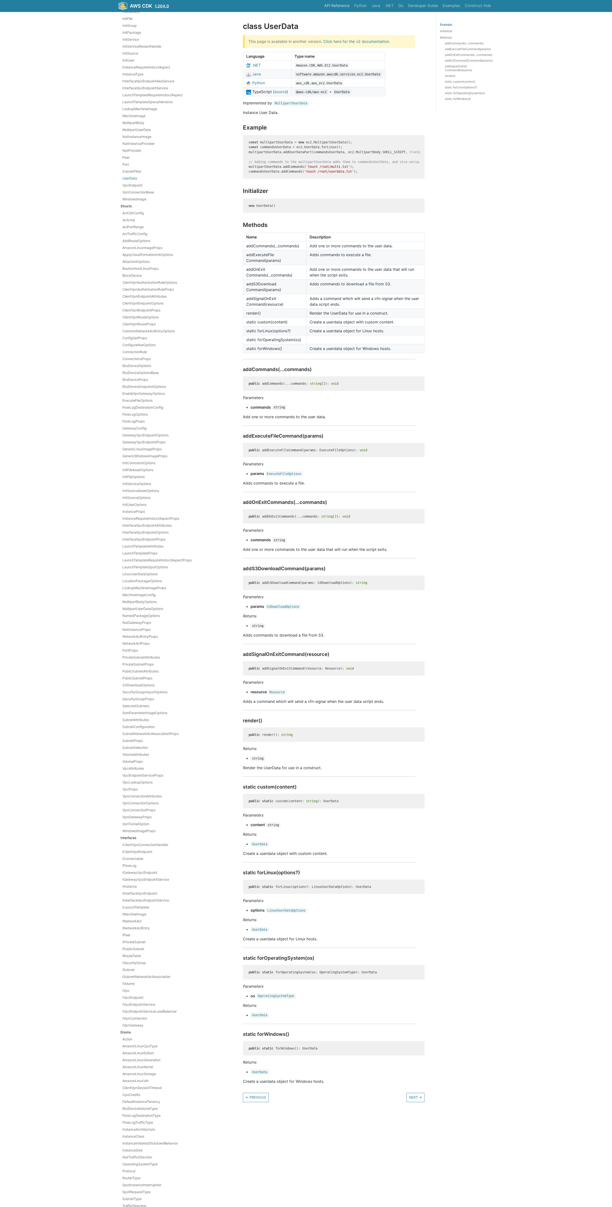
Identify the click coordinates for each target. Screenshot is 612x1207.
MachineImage (133, 116)
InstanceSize (132, 1150)
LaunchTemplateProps (139, 553)
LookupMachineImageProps (144, 588)
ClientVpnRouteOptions (140, 317)
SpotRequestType (136, 1192)
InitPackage (131, 32)
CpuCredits (131, 1095)
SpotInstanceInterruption (141, 1185)
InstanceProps (133, 511)
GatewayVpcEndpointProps (143, 442)
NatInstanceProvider (138, 143)
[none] (240, 26)
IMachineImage (134, 914)
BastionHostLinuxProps (140, 268)
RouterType (131, 1178)
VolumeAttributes (135, 754)
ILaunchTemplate (135, 907)
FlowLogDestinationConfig (142, 407)
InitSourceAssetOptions (140, 491)
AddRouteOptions (136, 241)
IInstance (129, 886)
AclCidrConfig (133, 213)
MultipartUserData (136, 130)
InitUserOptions (134, 504)
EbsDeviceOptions (136, 366)
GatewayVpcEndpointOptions (145, 435)
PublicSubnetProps (137, 678)
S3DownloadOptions (138, 685)
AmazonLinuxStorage (139, 1074)
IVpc (126, 990)
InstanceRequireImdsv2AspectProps (150, 518)
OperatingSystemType (140, 1164)
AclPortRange (133, 227)
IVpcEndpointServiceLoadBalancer (149, 1011)
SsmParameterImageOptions (144, 713)
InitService (130, 39)
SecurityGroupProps (138, 699)
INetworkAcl (132, 921)
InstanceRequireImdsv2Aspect (146, 67)
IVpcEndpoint (132, 997)
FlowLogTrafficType (137, 1122)
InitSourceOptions (136, 498)
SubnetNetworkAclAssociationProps (150, 734)
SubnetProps (132, 741)
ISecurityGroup (134, 963)
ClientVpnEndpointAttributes (144, 296)
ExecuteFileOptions (137, 400)
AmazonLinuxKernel (137, 1067)
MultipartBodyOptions (139, 602)
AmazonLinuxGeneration (141, 1060)
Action (127, 1039)
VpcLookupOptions (137, 782)
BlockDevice (132, 275)
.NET (389, 5)
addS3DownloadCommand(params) (469, 60)
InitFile (127, 19)
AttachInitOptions (136, 261)
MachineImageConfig (139, 595)
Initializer (446, 31)
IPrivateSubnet (134, 942)
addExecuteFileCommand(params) (468, 49)
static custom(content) (460, 81)
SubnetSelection (135, 747)
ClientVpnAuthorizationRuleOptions (149, 282)
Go (400, 5)
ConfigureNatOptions (139, 345)
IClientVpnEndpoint (137, 852)
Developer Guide (423, 5)
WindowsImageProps (138, 831)
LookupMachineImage (139, 109)
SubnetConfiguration (138, 727)
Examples (451, 5)
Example (446, 24)
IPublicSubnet (133, 949)
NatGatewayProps (136, 622)
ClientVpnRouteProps (139, 324)
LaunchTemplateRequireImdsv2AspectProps (157, 560)
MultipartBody (133, 123)
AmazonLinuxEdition (138, 1053)
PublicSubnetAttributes (140, 671)
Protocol (128, 1171)
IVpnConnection (134, 1018)
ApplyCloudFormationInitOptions (147, 255)
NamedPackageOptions (141, 616)
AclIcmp (128, 220)
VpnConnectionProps (138, 810)
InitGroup (129, 25)
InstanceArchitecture (138, 1129)
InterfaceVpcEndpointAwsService (148, 81)
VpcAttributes (133, 768)
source (280, 91)
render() (450, 76)
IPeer (126, 935)
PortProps (130, 650)
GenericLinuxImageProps (142, 449)
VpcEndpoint (132, 185)
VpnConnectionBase (138, 192)
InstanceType (132, 74)
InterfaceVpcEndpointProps (143, 539)
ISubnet (128, 970)
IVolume (128, 983)
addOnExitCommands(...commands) (468, 54)
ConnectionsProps (136, 359)
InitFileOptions (133, 477)
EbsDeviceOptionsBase (140, 373)
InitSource (130, 53)
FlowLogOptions (135, 414)
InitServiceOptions (136, 484)
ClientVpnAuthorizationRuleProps (148, 289)
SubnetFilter (131, 171)
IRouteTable (131, 956)
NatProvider (131, 150)
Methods (446, 37)
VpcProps (130, 789)
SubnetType (132, 1199)
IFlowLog (129, 865)
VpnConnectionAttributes (142, 796)
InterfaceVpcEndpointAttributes (147, 525)
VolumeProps (132, 761)
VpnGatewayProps (137, 817)
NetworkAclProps (136, 643)
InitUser (128, 60)
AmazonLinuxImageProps (142, 248)
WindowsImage (134, 199)
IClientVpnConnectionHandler (145, 845)
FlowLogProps (133, 421)
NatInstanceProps (136, 629)
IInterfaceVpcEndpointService (145, 900)
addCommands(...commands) (464, 43)
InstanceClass (133, 1136)
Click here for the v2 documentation (356, 41)
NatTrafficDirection (137, 1157)
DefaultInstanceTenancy (141, 1102)
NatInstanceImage (136, 137)
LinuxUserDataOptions (140, 574)
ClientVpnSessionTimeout (142, 1088)
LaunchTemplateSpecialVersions (147, 102)
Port (125, 164)
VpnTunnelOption (135, 824)
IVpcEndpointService (138, 1004)
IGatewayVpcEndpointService (145, 879)
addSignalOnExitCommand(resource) (458, 68)
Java (376, 5)
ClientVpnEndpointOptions (143, 303)
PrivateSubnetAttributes (141, 657)
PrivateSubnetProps (138, 664)
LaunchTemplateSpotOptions (145, 567)
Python (360, 5)
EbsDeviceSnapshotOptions (144, 386)
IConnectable (132, 859)
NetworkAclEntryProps (140, 636)
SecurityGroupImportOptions (144, 692)
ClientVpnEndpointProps (141, 310)
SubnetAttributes (135, 720)
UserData (129, 178)
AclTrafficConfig (135, 234)
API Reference (337, 5)
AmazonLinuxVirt (135, 1081)
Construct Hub (478, 5)
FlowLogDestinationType (141, 1115)
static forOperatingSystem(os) (465, 93)
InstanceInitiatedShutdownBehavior (150, 1143)
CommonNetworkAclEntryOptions (148, 331)
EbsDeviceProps (135, 380)
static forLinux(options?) (461, 87)
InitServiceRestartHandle (141, 46)
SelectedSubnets (135, 706)
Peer (126, 157)
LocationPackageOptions (142, 581)
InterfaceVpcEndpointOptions (145, 532)
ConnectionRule (134, 352)
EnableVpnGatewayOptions (143, 393)
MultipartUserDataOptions (142, 609)
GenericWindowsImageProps (144, 456)
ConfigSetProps (134, 338)
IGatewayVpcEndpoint (139, 872)
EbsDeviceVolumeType (140, 1108)
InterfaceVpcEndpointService (145, 88)
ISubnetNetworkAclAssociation (146, 977)
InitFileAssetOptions (137, 470)
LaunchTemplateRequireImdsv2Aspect (152, 95)
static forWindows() (458, 99)
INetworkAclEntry (136, 928)
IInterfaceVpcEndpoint (139, 893)
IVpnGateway (132, 1025)
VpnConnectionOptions (140, 803)
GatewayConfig (134, 428)
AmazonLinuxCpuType (140, 1046)
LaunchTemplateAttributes (143, 546)
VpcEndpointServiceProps (142, 775)
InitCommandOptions (138, 463)
